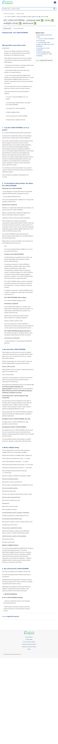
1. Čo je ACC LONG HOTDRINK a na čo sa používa (45, 39)
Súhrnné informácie (18, 28)
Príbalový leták (7, 28)
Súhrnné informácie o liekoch (29, 641)
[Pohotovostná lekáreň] (7, 2)
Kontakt (29, 649)
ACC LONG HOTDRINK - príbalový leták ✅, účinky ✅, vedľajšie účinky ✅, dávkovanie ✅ (26, 16)
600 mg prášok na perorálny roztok (44, 36)
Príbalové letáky (20, 13)
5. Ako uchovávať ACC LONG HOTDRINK (44, 55)
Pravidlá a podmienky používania (29, 644)
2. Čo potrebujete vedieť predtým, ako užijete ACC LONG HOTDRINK (45, 44)
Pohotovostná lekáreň (9, 13)
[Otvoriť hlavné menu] (55, 2)
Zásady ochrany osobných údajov (29, 646)
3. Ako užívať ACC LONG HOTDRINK (42, 49)
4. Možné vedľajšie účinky (43, 52)
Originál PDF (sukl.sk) (46, 60)
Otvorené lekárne (29, 637)
